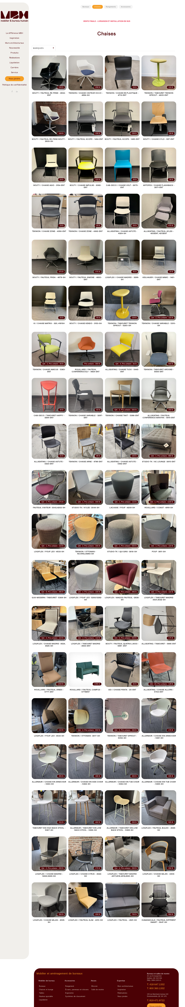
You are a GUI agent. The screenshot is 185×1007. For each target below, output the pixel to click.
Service (14, 72)
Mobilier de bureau (47, 981)
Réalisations (14, 58)
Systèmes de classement (75, 996)
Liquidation (15, 63)
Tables (41, 993)
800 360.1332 (157, 988)
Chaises (97, 7)
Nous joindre (14, 79)
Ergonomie (69, 993)
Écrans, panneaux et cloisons (77, 989)
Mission (94, 986)
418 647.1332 (157, 984)
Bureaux (86, 7)
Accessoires (126, 7)
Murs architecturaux (14, 43)
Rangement (69, 986)
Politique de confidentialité (14, 85)
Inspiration (14, 38)
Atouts (93, 981)
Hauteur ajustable (46, 996)
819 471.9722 (157, 1000)
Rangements (111, 7)
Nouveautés (14, 48)
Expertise (121, 981)
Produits (14, 53)
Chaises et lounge (46, 989)
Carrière (14, 68)
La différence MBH (14, 33)
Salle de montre (97, 989)
